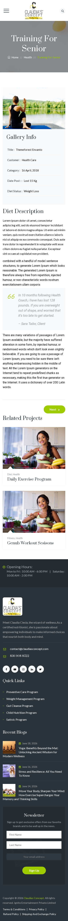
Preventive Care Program (22, 692)
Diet (9, 474)
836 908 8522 (19, 656)
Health (16, 474)
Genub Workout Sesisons (30, 543)
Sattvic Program (16, 719)
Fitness (11, 538)
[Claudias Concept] (34, 10)
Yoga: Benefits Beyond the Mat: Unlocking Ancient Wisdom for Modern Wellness (30, 752)
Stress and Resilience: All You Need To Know (40, 773)
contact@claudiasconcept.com (29, 648)
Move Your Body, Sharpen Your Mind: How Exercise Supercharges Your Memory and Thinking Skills (34, 795)
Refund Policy (11, 914)
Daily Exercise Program (29, 479)
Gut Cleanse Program (19, 705)
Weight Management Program (25, 698)
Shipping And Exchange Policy (39, 914)
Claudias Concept (34, 898)
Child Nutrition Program (21, 712)
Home (14, 57)
